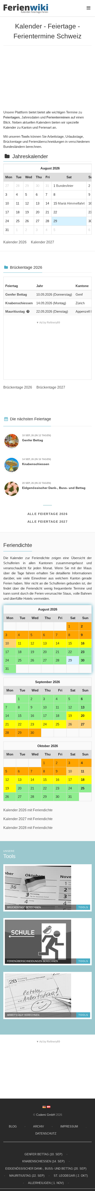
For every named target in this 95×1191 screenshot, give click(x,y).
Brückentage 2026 (17, 387)
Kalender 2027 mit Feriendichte (28, 819)
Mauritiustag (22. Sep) (26, 1175)
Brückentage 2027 (50, 387)
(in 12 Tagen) (36, 435)
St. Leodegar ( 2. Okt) (71, 1175)
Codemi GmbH (45, 1114)
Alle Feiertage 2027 (47, 521)
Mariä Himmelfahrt (71, 203)
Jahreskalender (30, 156)
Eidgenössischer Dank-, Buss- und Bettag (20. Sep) (45, 1168)
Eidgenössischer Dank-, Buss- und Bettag (54, 488)
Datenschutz (45, 1133)
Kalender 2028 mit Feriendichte (28, 828)
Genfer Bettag (16, 294)
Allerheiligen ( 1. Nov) (46, 1183)
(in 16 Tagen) (36, 459)
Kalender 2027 (42, 242)
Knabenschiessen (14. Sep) (43, 1161)
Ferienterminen (58, 117)
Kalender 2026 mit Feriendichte (28, 810)
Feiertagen (11, 117)
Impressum (69, 1126)
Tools (25, 136)
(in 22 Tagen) (36, 483)
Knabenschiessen (19, 303)
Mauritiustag (15, 311)
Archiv (38, 1126)
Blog (13, 1126)
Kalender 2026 (15, 242)
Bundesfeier (64, 186)
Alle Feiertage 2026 (47, 514)
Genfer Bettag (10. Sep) (43, 1154)
